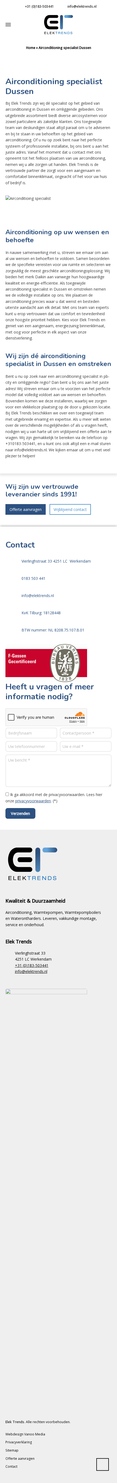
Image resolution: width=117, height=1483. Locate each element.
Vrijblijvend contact (70, 509)
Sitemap (12, 1450)
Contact (11, 1466)
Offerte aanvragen (26, 509)
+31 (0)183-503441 (39, 6)
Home (30, 47)
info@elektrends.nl (82, 6)
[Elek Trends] (58, 24)
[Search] (103, 24)
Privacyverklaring (18, 1442)
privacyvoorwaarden (33, 800)
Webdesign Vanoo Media (25, 1434)
